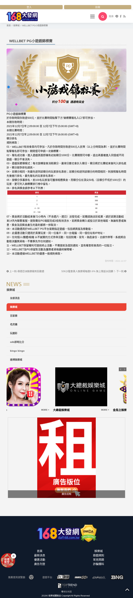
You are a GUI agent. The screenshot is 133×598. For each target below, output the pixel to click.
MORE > (60, 410)
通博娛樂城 (16, 359)
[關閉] (13, 556)
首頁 (39, 551)
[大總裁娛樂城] (36, 386)
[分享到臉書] (121, 16)
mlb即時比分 (17, 342)
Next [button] (124, 369)
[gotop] (127, 589)
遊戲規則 (98, 555)
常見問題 (98, 559)
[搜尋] (102, 16)
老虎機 (13, 324)
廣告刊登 (39, 564)
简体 (111, 16)
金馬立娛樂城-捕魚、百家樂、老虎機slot (91, 410)
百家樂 (13, 315)
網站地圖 (67, 592)
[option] (36, 389)
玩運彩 (13, 333)
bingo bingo (17, 350)
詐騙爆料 (98, 564)
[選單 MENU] (92, 16)
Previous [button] (121, 369)
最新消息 (39, 555)
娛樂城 (13, 306)
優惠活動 (39, 559)
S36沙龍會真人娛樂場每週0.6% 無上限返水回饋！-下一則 (92, 271)
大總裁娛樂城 (16, 410)
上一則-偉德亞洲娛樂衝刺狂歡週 (26, 271)
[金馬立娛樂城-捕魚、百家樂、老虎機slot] (96, 386)
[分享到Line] (116, 16)
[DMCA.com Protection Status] (89, 533)
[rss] (124, 16)
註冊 (97, 7)
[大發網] (22, 16)
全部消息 (15, 298)
